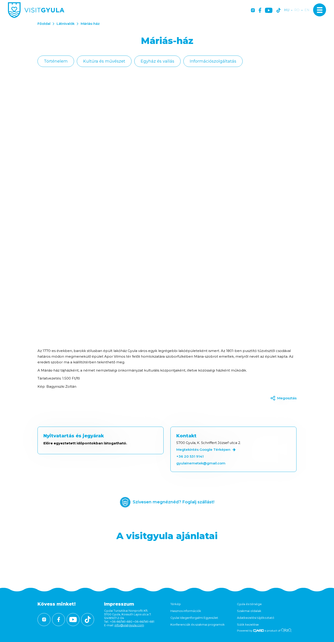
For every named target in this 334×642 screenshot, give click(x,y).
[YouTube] (268, 11)
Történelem (56, 61)
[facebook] (260, 10)
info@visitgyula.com (129, 625)
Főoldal (43, 23)
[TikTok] (278, 10)
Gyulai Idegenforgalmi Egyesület (194, 617)
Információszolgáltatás (213, 61)
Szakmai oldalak (249, 611)
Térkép (175, 604)
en (306, 10)
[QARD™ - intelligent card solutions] (258, 630)
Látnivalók (66, 23)
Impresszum (119, 604)
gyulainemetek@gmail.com (200, 463)
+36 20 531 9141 (190, 456)
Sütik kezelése (248, 624)
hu (286, 10)
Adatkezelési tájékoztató (255, 617)
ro (296, 10)
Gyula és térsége (249, 604)
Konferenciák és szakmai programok (197, 624)
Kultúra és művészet (104, 61)
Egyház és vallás (157, 61)
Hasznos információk (185, 611)
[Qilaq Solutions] (286, 630)
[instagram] (253, 10)
